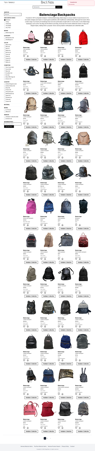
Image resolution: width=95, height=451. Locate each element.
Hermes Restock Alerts (27, 446)
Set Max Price (9, 126)
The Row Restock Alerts (40, 446)
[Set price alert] (27, 56)
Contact (72, 446)
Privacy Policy (65, 446)
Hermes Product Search (54, 446)
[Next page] (50, 438)
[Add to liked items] (24, 56)
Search (59, 7)
